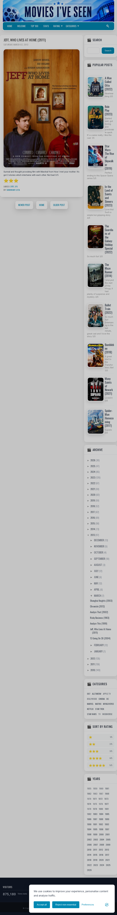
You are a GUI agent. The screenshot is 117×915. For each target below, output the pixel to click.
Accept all (42, 904)
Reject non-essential (65, 904)
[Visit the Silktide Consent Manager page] (106, 904)
